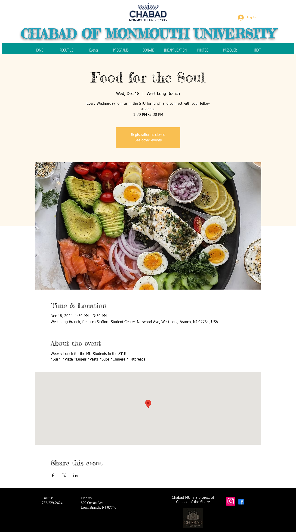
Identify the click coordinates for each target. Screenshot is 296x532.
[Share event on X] (64, 475)
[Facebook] (241, 501)
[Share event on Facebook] (53, 475)
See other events (148, 140)
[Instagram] (230, 501)
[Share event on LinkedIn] (75, 475)
